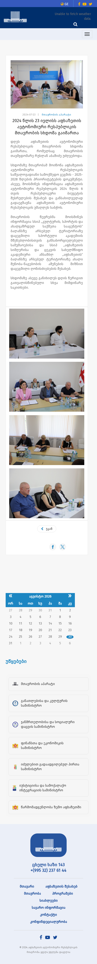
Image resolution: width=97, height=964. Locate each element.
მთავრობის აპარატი (56, 114)
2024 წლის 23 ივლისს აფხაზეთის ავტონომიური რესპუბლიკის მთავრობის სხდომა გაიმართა (46, 126)
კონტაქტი (48, 915)
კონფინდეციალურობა (48, 922)
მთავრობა (32, 894)
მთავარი (27, 886)
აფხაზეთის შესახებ (61, 886)
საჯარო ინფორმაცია (48, 908)
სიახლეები (49, 901)
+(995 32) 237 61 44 (48, 870)
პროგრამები (62, 894)
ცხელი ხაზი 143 (48, 864)
